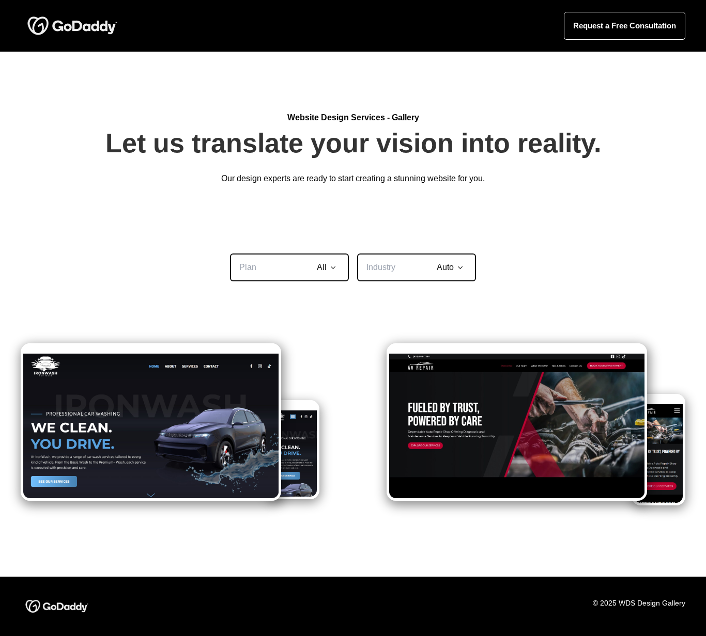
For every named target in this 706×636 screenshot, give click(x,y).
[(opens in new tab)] (72, 25)
